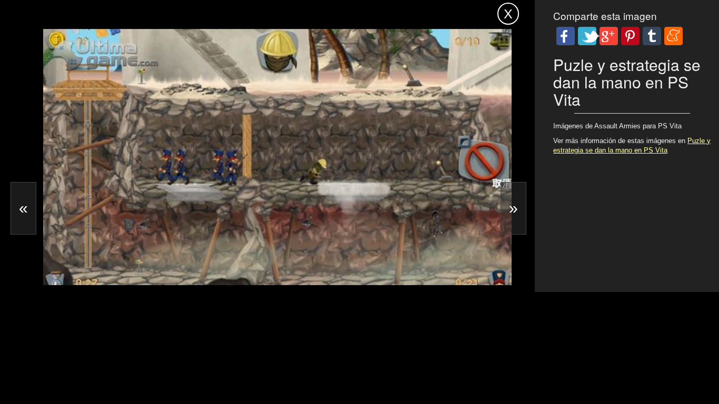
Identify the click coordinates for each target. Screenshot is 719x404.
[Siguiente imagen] (513, 208)
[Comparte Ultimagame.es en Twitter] (587, 36)
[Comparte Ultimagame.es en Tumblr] (652, 36)
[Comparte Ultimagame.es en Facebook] (565, 36)
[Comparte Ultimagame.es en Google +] (609, 36)
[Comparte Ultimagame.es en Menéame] (673, 36)
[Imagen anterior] (23, 208)
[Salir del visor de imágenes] (508, 14)
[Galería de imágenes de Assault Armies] (116, 253)
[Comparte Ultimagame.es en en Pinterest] (630, 36)
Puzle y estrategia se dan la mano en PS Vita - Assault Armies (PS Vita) (217, 11)
